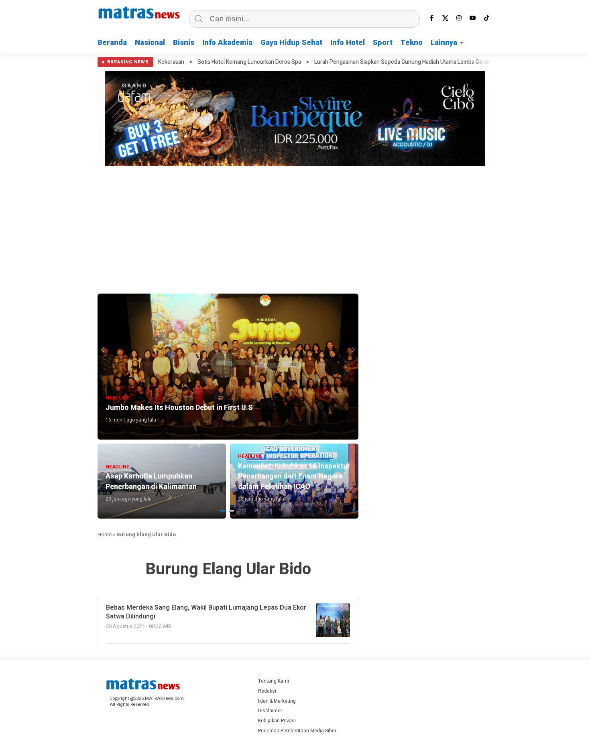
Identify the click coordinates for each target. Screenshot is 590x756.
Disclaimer (270, 710)
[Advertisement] (295, 228)
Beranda (112, 42)
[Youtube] (473, 18)
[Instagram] (459, 18)
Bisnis (183, 42)
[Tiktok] (486, 18)
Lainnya (444, 42)
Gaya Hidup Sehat (291, 42)
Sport (383, 42)
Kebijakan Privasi (277, 720)
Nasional (150, 42)
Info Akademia (227, 42)
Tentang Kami (273, 681)
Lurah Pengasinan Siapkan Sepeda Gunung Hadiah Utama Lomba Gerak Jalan (368, 62)
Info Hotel (347, 42)
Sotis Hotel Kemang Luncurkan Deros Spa (208, 62)
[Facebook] (432, 18)
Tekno (412, 42)
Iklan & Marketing (277, 701)
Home (105, 534)
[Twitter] (445, 18)
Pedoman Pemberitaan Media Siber (297, 730)
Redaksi (267, 691)
